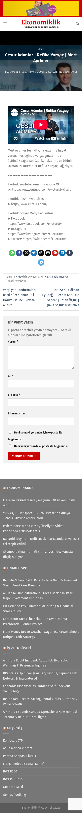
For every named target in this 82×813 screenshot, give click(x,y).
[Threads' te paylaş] (41, 253)
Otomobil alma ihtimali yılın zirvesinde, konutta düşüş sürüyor (38, 554)
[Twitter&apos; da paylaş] (33, 253)
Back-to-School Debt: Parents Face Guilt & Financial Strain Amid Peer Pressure (40, 582)
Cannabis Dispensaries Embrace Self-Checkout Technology (36, 688)
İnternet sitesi (17, 413)
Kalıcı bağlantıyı (54, 276)
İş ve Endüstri (19, 648)
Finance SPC (17, 568)
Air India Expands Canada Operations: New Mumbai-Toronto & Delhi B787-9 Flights (40, 714)
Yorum (13, 341)
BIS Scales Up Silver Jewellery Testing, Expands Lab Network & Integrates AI (40, 675)
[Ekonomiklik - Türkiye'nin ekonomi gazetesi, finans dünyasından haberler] (41, 23)
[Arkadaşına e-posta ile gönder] (48, 253)
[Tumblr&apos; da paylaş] (69, 253)
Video (41, 49)
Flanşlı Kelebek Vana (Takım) (23, 764)
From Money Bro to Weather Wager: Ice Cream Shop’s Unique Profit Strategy (41, 634)
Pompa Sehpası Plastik (19, 756)
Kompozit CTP (13, 740)
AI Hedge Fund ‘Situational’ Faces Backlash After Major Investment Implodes (37, 595)
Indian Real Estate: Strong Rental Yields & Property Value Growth (40, 701)
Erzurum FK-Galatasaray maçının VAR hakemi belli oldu (39, 502)
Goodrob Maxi (13, 787)
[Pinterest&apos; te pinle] (55, 253)
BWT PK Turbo (12, 779)
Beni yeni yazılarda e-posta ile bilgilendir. (41, 446)
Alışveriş (14, 728)
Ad (10, 376)
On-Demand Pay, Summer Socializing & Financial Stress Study (38, 608)
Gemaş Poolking (14, 795)
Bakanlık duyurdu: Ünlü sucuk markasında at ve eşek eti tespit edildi (41, 541)
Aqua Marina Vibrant (17, 748)
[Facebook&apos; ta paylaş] (19, 253)
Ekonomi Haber (20, 488)
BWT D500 (10, 771)
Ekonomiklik (13, 72)
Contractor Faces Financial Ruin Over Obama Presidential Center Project (35, 621)
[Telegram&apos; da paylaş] (41, 262)
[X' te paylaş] (26, 253)
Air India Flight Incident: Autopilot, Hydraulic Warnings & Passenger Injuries (35, 662)
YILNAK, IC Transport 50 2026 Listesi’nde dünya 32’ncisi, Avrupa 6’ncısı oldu (36, 515)
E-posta (14, 395)
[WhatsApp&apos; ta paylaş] (12, 253)
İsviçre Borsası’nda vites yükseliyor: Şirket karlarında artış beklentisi (33, 528)
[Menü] (5, 24)
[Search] (77, 23)
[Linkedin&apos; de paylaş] (62, 253)
